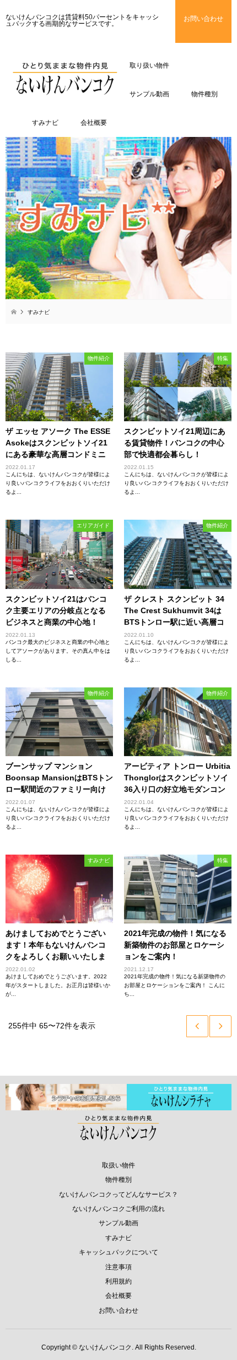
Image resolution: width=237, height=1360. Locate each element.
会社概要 (118, 1296)
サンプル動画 (118, 1223)
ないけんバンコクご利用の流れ (118, 1209)
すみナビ (118, 1238)
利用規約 (118, 1281)
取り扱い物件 (149, 65)
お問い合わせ (118, 1310)
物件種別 (118, 1179)
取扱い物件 (118, 1165)
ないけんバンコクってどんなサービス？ (118, 1194)
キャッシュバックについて (118, 1252)
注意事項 (118, 1267)
